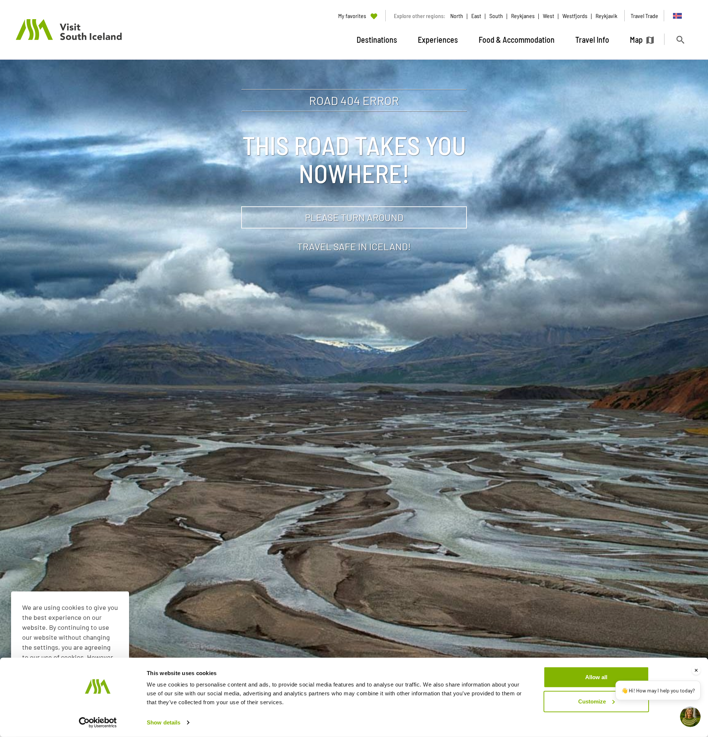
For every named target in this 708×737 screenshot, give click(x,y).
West (548, 15)
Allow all (596, 677)
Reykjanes (523, 15)
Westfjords (574, 15)
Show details (163, 722)
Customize (592, 701)
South (496, 15)
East (476, 15)
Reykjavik (606, 15)
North (456, 15)
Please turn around (354, 217)
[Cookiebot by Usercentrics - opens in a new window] (98, 722)
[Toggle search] (680, 39)
